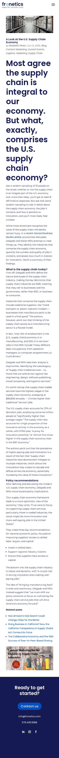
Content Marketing (16, 49)
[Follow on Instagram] (29, 731)
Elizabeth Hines (17, 45)
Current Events (36, 49)
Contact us (29, 706)
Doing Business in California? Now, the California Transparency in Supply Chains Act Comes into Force (30, 628)
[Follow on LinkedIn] (23, 731)
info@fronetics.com (30, 716)
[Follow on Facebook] (35, 731)
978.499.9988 (29, 722)
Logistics (10, 53)
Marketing (21, 53)
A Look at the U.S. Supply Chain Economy (26, 40)
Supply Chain (35, 53)
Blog (44, 45)
